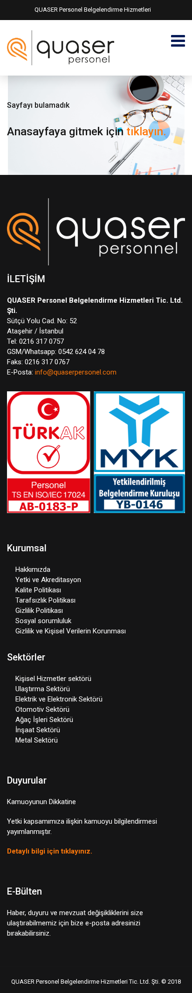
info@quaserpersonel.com (76, 372)
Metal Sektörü (36, 740)
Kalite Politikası (38, 590)
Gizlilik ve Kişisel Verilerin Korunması (70, 631)
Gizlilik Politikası (39, 610)
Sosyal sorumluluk (43, 621)
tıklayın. (146, 131)
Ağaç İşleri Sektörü (44, 719)
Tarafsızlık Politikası (45, 600)
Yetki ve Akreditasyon (48, 580)
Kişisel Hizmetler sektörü (53, 678)
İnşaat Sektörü (37, 730)
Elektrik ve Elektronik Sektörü (59, 699)
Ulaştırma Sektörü (42, 689)
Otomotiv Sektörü (42, 709)
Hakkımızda (32, 569)
